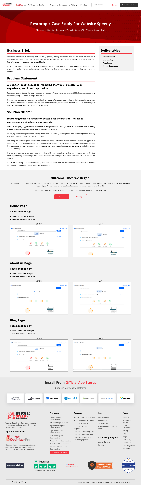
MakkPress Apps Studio (106, 482)
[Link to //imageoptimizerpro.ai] (18, 438)
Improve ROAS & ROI (81, 423)
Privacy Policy (103, 417)
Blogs (125, 437)
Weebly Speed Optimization (60, 441)
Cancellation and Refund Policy (107, 427)
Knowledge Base (129, 446)
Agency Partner (104, 442)
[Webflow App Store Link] (52, 398)
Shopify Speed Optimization (55, 418)
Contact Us (127, 443)
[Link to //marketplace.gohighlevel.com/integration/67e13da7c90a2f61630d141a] (125, 398)
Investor (101, 445)
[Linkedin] (19, 482)
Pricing (53, 5)
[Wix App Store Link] (15, 398)
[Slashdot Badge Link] (72, 466)
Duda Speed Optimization (59, 444)
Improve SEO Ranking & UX (84, 432)
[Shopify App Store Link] (88, 398)
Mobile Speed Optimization (84, 417)
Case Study (127, 440)
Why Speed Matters (79, 5)
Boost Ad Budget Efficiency (84, 420)
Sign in (114, 5)
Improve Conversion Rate (83, 434)
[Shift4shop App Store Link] (107, 398)
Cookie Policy (103, 420)
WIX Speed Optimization (59, 423)
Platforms (31, 5)
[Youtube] (22, 482)
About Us (126, 417)
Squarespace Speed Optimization (57, 432)
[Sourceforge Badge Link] (100, 466)
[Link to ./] (18, 416)
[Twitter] (25, 482)
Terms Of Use (103, 423)
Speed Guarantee (127, 427)
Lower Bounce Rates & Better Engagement (82, 438)
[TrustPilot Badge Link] (45, 466)
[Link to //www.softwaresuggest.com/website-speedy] (128, 466)
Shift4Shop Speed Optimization (56, 437)
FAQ (124, 434)
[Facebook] (12, 482)
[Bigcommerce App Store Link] (34, 398)
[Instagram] (15, 482)
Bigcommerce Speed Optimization (57, 427)
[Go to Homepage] (7, 5)
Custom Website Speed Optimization (58, 448)
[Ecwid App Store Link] (70, 398)
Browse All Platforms (59, 452)
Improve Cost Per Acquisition (80, 427)
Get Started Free (129, 5)
